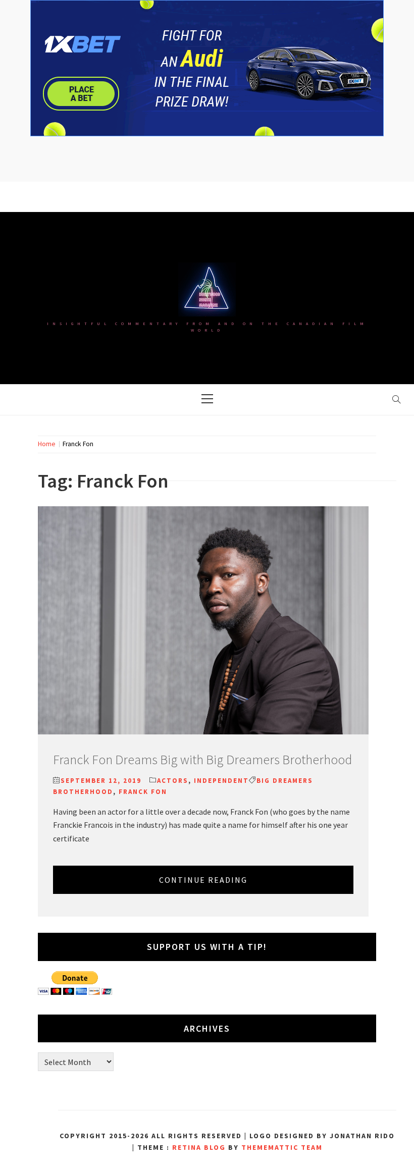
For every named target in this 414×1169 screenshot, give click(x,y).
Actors (172, 780)
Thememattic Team (282, 1147)
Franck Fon (143, 791)
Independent (221, 780)
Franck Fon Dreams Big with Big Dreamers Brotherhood (202, 759)
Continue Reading (203, 880)
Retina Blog (199, 1147)
